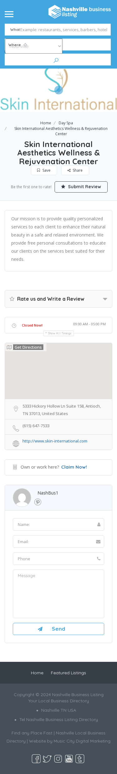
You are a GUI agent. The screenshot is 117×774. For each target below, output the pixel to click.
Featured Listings (68, 673)
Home (45, 123)
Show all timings (60, 333)
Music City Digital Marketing (82, 741)
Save (46, 170)
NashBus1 (47, 493)
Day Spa (66, 123)
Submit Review (84, 186)
